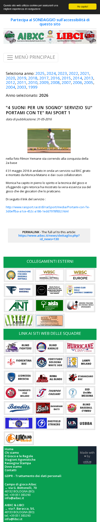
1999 (32, 87)
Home (9, 449)
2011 (21, 82)
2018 (32, 78)
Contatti (11, 470)
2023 (62, 73)
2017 (44, 78)
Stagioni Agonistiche (20, 459)
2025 (40, 73)
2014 (77, 78)
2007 (66, 82)
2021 (84, 73)
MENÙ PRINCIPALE (34, 57)
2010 (32, 82)
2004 (10, 87)
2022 (73, 73)
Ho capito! (82, 6)
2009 (44, 82)
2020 (10, 78)
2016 (55, 78)
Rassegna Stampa (18, 463)
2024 (51, 73)
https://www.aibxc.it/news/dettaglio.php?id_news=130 (49, 237)
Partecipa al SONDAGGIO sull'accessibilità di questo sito (50, 22)
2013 (88, 78)
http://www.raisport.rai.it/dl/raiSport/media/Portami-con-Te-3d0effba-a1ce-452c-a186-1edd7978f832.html (48, 209)
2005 (88, 82)
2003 (21, 87)
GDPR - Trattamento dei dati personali (33, 476)
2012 (10, 82)
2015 (66, 78)
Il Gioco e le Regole (19, 456)
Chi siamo (12, 452)
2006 (77, 82)
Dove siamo (13, 466)
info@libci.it (13, 519)
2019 (21, 78)
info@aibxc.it (14, 498)
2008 (55, 82)
